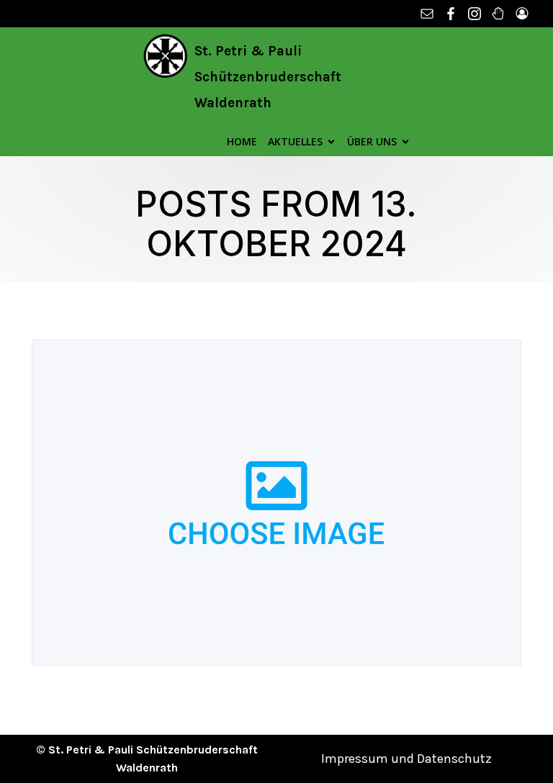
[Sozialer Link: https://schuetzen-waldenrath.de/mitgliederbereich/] (524, 14)
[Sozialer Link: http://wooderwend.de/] (500, 14)
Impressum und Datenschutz (406, 758)
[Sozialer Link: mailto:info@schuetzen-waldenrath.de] (429, 14)
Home (242, 141)
